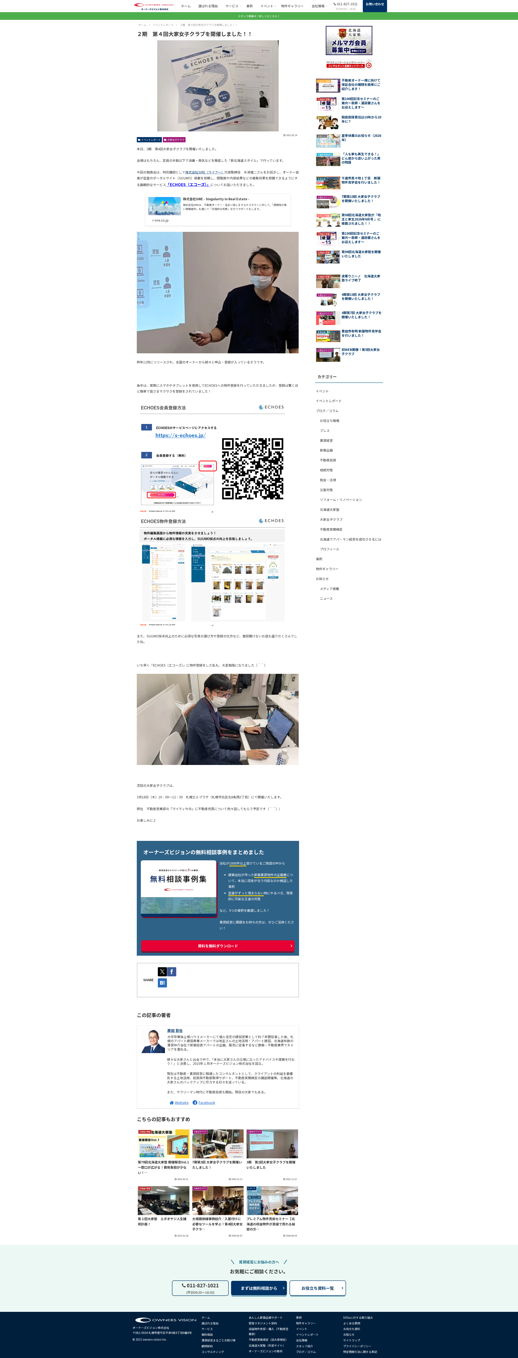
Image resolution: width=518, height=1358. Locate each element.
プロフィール (329, 548)
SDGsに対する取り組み (358, 1317)
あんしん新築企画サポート (266, 1317)
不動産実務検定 (331, 529)
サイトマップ (351, 1340)
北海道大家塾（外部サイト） (267, 1345)
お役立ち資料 (351, 1329)
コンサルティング (213, 1352)
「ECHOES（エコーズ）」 (188, 184)
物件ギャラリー (327, 568)
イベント (322, 391)
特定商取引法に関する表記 (360, 1352)
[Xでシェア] (162, 971)
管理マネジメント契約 (263, 1323)
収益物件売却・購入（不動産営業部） (268, 1331)
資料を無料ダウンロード (218, 945)
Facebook (206, 1102)
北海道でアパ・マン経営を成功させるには (350, 539)
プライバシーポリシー (357, 1346)
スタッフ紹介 (304, 1346)
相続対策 (326, 470)
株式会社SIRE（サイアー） (204, 172)
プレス (325, 430)
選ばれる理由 (210, 1323)
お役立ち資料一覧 (317, 1288)
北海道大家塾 (329, 509)
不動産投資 (328, 460)
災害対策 (326, 489)
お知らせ (322, 578)
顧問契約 (207, 1346)
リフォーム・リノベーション (341, 499)
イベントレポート (151, 139)
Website (182, 1102)
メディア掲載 (329, 588)
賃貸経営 (326, 440)
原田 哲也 (175, 1030)
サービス (207, 1329)
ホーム (206, 1317)
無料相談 (207, 1334)
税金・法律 (328, 479)
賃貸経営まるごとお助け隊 (219, 1340)
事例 (319, 558)
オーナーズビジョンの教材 (265, 1351)
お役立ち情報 (329, 420)
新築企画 (326, 450)
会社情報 (301, 1340)
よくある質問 (351, 1323)
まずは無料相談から (259, 1288)
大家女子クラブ (175, 139)
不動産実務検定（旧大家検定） (268, 1340)
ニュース (326, 598)
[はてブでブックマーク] (162, 982)
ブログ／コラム (327, 410)
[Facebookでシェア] (171, 971)
